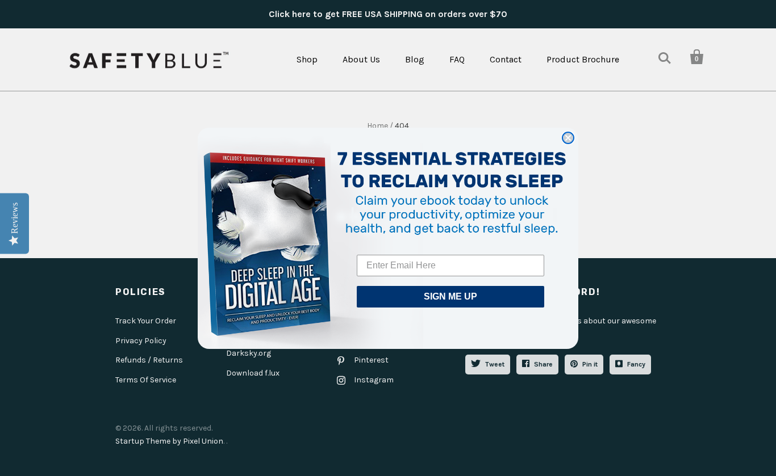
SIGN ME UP (450, 296)
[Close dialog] (568, 138)
